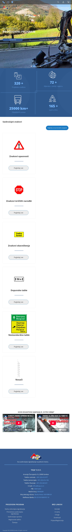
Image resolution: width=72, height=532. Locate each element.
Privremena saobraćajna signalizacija (15, 513)
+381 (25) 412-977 (42, 477)
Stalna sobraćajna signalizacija (15, 509)
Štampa (14, 522)
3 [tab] (36, 66)
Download (66, 8)
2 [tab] (33, 66)
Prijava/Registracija (57, 520)
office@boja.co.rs (38, 486)
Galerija (54, 8)
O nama (23, 8)
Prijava (63, 2)
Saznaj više (12, 40)
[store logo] (5, 6)
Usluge (40, 8)
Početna (18, 8)
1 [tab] (31, 66)
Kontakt (60, 8)
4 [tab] (38, 66)
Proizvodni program (29, 8)
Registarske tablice (15, 520)
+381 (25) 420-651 (42, 483)
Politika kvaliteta (45, 8)
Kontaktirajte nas (45, 40)
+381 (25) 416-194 (43, 480)
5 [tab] (40, 66)
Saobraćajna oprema (15, 517)
